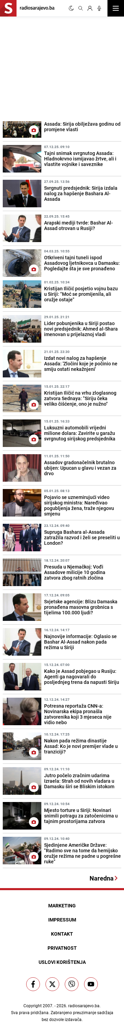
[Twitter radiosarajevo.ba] (52, 984)
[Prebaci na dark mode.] (71, 8)
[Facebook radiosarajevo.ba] (33, 984)
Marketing (62, 905)
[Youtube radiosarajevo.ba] (91, 984)
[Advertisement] (51, 68)
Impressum (62, 919)
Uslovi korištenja (62, 962)
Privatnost (62, 948)
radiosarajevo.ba (84, 1005)
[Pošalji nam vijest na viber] (72, 984)
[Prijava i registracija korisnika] (89, 8)
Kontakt (62, 933)
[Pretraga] (80, 8)
